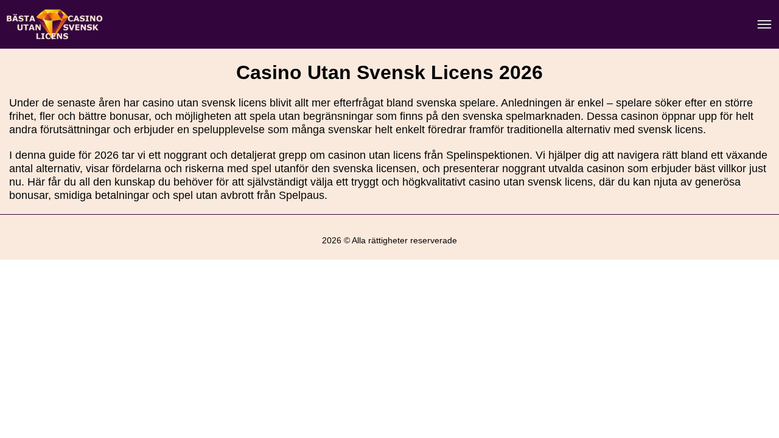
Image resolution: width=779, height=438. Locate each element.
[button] (758, 363)
